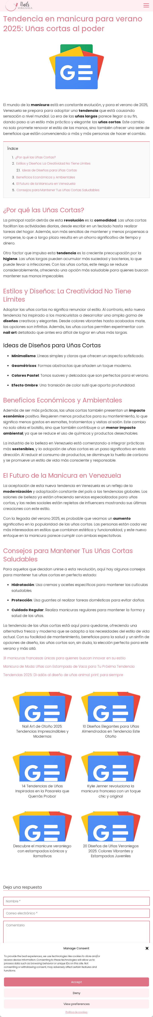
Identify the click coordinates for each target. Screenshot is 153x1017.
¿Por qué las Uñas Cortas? (35, 157)
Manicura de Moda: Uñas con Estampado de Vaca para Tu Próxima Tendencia (68, 666)
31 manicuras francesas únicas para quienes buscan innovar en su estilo (64, 658)
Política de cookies (76, 1012)
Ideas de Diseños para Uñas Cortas (49, 170)
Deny (76, 993)
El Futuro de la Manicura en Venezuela (46, 183)
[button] (147, 948)
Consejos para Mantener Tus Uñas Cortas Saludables (58, 190)
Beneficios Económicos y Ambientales (45, 177)
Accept (76, 982)
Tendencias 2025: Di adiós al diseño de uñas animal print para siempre (63, 674)
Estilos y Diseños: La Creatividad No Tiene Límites (53, 163)
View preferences (77, 1004)
